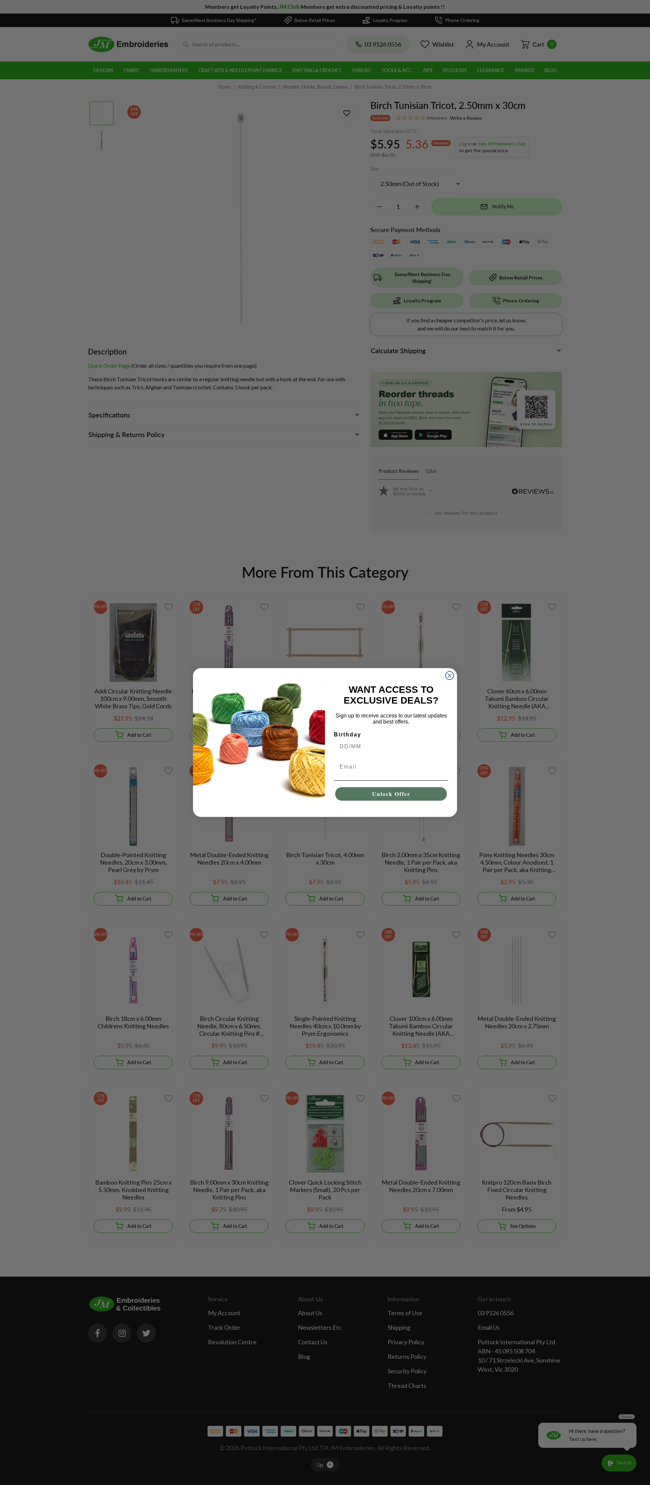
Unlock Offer (391, 794)
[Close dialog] (450, 675)
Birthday (347, 734)
